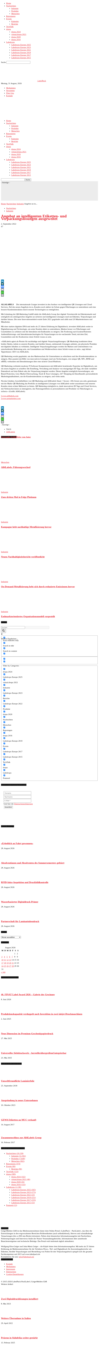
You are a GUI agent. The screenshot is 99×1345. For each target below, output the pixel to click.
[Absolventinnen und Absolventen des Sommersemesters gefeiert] (7, 858)
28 (13, 966)
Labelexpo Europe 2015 (21, 58)
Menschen (15, 14)
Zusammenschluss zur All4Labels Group (21, 1137)
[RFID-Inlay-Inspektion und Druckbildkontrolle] (7, 877)
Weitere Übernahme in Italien (16, 1318)
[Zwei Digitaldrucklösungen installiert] (7, 1294)
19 (8, 963)
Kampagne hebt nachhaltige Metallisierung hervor (26, 527)
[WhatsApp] (49, 292)
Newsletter (10, 91)
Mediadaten (11, 88)
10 (2, 960)
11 (5, 960)
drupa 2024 (16, 32)
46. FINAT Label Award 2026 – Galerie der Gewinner (28, 994)
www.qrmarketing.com (11, 398)
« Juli (3, 972)
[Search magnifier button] (3, 631)
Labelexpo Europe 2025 (21, 45)
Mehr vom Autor (23, 437)
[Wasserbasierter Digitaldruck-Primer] (7, 897)
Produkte (15, 11)
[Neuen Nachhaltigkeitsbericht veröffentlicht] (15, 549)
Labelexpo (10, 42)
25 (5, 966)
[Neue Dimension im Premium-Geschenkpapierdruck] (7, 1029)
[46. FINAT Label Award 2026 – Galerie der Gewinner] (7, 990)
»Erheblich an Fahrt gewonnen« (17, 843)
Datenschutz (11, 1272)
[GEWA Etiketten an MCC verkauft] (7, 1115)
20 (10, 963)
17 (2, 963)
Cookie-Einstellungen (15, 1274)
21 (13, 963)
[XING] (49, 283)
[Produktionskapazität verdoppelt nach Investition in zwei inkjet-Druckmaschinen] (7, 1009)
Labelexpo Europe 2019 (21, 52)
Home (8, 3)
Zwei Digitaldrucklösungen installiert (19, 1299)
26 (8, 966)
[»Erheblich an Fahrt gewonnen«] (7, 839)
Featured (11, 1205)
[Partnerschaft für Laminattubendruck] (7, 916)
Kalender (15, 21)
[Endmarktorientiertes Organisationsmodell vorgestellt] (15, 609)
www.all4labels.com (10, 396)
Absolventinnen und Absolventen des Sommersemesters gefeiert (32, 863)
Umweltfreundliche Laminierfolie (17, 1081)
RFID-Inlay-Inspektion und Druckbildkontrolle (24, 882)
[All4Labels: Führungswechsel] (15, 460)
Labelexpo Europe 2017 (21, 55)
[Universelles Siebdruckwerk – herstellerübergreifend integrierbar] (7, 1048)
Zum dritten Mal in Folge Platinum (18, 497)
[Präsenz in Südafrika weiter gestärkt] (7, 1333)
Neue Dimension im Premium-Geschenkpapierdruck (27, 1033)
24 (2, 966)
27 (10, 966)
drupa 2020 (16, 37)
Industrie (14, 8)
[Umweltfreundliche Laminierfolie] (7, 1076)
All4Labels (10, 432)
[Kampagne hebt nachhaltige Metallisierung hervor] (15, 519)
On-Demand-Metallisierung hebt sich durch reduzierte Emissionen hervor (38, 586)
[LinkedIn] (49, 281)
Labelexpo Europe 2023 (21, 47)
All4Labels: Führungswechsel (15, 467)
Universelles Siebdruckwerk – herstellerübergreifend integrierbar (33, 1053)
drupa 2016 (16, 40)
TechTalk (10, 27)
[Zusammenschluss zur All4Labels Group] (7, 1133)
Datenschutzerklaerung (23, 804)
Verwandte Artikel (8, 437)
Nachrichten (11, 6)
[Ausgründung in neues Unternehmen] (7, 1095)
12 (8, 960)
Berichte (14, 24)
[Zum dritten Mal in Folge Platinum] (15, 490)
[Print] (49, 295)
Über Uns (10, 93)
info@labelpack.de (26, 1257)
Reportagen (10, 16)
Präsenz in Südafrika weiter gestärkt (19, 1337)
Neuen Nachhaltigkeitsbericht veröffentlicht (23, 556)
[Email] (49, 289)
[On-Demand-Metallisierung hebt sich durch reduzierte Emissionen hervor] (15, 579)
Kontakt (9, 96)
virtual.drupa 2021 (18, 34)
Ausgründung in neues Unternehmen (19, 1100)
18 (5, 963)
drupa (8, 29)
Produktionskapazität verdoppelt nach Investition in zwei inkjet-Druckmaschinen (41, 1014)
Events (9, 19)
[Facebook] (49, 286)
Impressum (10, 1269)
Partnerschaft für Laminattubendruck (20, 921)
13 (10, 960)
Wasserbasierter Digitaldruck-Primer (19, 901)
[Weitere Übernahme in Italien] (7, 1313)
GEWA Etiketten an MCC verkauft (18, 1120)
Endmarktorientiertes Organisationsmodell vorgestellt (28, 616)
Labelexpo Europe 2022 (21, 50)
